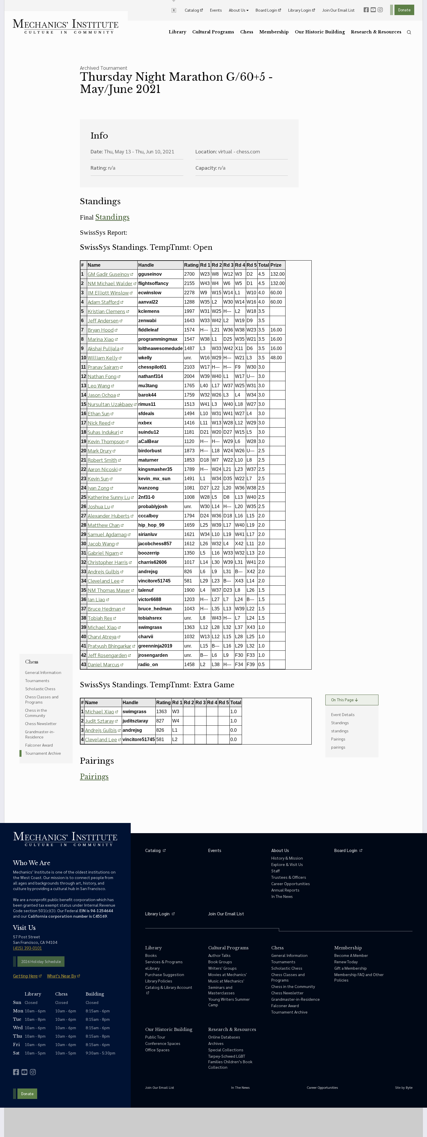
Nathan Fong (102, 376)
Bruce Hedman (104, 608)
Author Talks (219, 955)
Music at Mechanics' (226, 980)
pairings (338, 746)
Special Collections (225, 1049)
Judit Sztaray (99, 720)
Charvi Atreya (102, 636)
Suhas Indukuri (103, 431)
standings (340, 730)
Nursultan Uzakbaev (110, 404)
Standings (112, 217)
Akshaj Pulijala (103, 348)
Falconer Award (39, 744)
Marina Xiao (101, 339)
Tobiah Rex (100, 617)
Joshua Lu (99, 506)
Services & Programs (164, 961)
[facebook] (366, 10)
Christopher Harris (108, 562)
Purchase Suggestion (164, 974)
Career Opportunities (290, 883)
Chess (31, 662)
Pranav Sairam (103, 366)
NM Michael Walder (110, 283)
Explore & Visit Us (287, 864)
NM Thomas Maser (109, 590)
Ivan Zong (98, 487)
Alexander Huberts (109, 515)
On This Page (342, 699)
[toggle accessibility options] (174, 10)
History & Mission (287, 857)
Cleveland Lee (104, 580)
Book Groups (220, 961)
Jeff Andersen (103, 320)
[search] (409, 32)
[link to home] (65, 26)
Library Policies (158, 980)
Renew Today (346, 961)
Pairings (94, 777)
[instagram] (380, 10)
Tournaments (37, 680)
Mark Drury (100, 450)
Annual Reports (285, 889)
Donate (404, 9)
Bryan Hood (101, 329)
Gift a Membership (350, 968)
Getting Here (25, 975)
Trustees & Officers (288, 877)
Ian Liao (96, 599)
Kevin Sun (98, 478)
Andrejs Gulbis (103, 571)
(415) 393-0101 (27, 948)
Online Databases (224, 1036)
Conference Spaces (162, 1043)
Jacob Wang (101, 543)
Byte (409, 1087)
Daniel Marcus (103, 664)
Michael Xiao (102, 627)
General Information (43, 672)
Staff (275, 870)
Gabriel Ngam (103, 552)
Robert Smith (102, 459)
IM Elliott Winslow (108, 292)
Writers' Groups (222, 968)
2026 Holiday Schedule (41, 961)
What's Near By (61, 975)
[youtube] (373, 10)
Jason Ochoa (102, 394)
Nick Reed (99, 422)
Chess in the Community (36, 712)
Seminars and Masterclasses (221, 989)
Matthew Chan (104, 524)
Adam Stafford (103, 301)
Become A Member (351, 955)
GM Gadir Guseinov (108, 273)
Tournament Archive (43, 753)
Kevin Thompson (106, 441)
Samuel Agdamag (107, 534)
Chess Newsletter (41, 723)
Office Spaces (157, 1049)
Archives (216, 1043)
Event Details (343, 714)
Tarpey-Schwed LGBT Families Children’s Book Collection (230, 1061)
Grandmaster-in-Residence (40, 734)
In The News (282, 896)
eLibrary (152, 968)
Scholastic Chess (40, 688)
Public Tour (155, 1036)
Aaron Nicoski (103, 469)
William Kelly (103, 357)
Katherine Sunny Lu (109, 497)
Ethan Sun (99, 413)
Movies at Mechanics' (227, 974)
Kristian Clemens (106, 311)
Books (151, 955)
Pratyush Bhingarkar (109, 645)
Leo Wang (99, 385)
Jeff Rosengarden (107, 655)
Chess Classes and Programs (41, 699)
